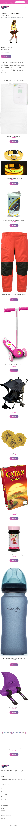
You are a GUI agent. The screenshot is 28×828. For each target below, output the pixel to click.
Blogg (2, 808)
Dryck (2, 791)
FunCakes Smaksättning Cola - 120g (14, 555)
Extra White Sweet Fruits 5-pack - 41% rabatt (14, 220)
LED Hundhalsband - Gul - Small (14, 178)
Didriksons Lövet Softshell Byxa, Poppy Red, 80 (14, 294)
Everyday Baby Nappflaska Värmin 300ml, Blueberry (14, 658)
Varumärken (4, 799)
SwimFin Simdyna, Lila (14, 707)
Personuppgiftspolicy (6, 815)
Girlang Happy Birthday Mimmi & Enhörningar (14, 749)
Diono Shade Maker (14, 411)
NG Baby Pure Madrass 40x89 (14, 136)
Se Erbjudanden (20, 2)
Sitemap (3, 818)
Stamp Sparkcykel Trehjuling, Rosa (14, 364)
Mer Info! (6, 56)
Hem (2, 17)
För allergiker (4, 794)
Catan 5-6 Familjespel (14, 513)
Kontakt (3, 810)
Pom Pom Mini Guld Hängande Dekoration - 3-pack (14, 453)
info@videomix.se (5, 784)
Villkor (2, 813)
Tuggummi (12, 47)
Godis (8, 47)
